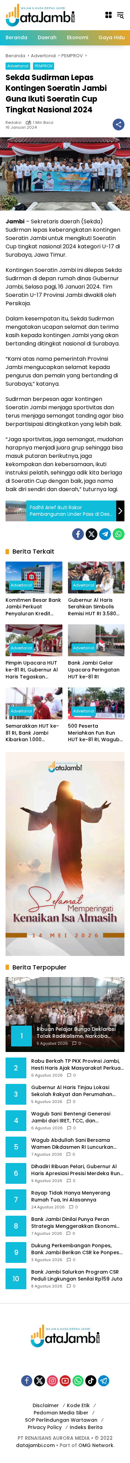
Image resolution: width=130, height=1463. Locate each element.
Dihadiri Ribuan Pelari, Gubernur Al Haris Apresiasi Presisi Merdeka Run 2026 (75, 1170)
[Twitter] (91, 534)
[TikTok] (90, 1380)
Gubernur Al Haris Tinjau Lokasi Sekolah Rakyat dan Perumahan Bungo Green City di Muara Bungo (74, 1091)
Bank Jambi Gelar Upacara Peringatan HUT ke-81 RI (94, 670)
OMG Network (95, 1445)
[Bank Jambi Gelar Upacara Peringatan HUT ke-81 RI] (96, 640)
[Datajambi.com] (40, 14)
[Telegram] (105, 534)
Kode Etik (78, 1405)
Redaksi (13, 123)
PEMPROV (43, 66)
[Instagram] (52, 1380)
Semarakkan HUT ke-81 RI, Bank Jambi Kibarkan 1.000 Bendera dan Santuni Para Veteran (32, 733)
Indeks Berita (86, 1427)
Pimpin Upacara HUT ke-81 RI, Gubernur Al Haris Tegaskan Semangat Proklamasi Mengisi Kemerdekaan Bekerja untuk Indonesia (33, 670)
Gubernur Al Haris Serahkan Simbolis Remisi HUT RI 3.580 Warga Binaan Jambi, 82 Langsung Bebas (95, 607)
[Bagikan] (118, 124)
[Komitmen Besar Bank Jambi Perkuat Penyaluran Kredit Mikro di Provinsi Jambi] (34, 577)
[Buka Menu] (108, 15)
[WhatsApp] (118, 534)
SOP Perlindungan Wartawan (61, 1420)
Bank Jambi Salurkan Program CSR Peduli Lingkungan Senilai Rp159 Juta (76, 1275)
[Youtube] (65, 1380)
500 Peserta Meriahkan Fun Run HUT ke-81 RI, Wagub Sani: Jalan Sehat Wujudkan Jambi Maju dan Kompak (95, 733)
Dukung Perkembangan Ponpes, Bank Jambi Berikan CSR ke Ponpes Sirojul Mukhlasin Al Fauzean (75, 1249)
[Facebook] (78, 534)
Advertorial (17, 66)
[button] (120, 15)
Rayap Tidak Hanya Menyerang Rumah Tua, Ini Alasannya (70, 1196)
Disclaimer (46, 1405)
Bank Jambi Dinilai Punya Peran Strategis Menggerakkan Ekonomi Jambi (73, 1223)
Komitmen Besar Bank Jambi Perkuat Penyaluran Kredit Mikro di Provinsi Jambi (33, 607)
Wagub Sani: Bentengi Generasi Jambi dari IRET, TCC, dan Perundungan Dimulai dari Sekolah (74, 1117)
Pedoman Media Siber (61, 1412)
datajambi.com (35, 1445)
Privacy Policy (45, 1427)
